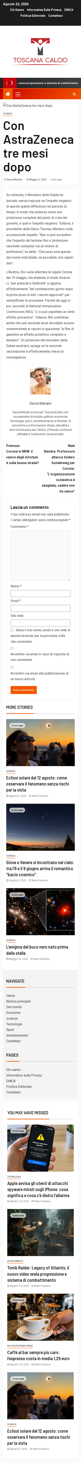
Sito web (17, 616)
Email (16, 601)
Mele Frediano (40, 796)
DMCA (68, 9)
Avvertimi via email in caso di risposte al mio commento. (40, 657)
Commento (20, 527)
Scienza (7, 113)
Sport (10, 1030)
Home (10, 996)
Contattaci (55, 15)
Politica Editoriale (32, 15)
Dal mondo (14, 1007)
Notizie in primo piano (20, 1346)
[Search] (74, 94)
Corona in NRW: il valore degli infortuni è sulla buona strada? (22, 454)
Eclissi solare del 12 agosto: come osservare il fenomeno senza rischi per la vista (37, 784)
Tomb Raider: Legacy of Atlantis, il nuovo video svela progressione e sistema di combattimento (38, 1274)
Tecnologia (14, 1024)
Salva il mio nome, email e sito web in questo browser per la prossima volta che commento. (40, 635)
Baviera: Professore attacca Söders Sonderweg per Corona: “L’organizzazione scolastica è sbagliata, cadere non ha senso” (58, 468)
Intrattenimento (17, 1035)
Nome (16, 586)
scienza (12, 1018)
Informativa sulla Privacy (44, 9)
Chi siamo (17, 9)
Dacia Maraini (15, 179)
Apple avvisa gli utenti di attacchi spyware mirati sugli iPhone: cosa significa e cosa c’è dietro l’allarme (38, 1189)
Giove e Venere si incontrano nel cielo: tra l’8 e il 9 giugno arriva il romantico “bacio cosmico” (40, 868)
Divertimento (15, 1261)
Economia (13, 1013)
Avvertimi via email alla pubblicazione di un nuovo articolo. (40, 676)
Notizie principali (18, 1001)
